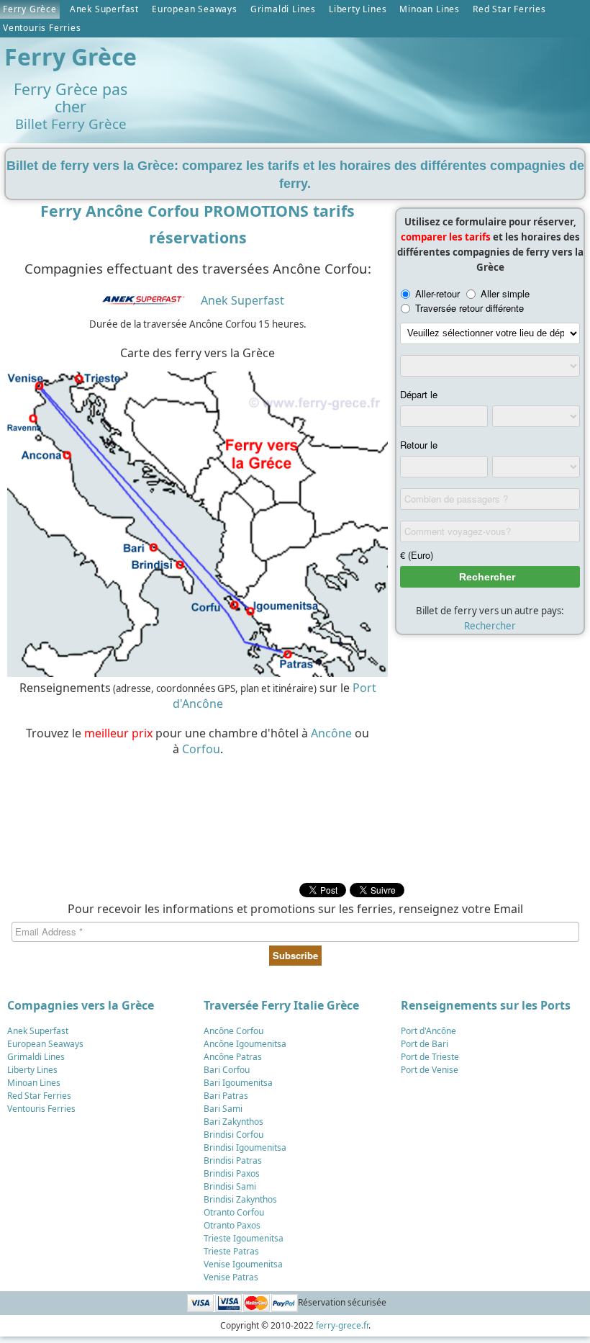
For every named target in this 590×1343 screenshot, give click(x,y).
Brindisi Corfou (233, 1134)
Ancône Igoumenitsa (245, 1044)
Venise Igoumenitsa (243, 1264)
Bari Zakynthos (233, 1121)
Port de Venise (429, 1070)
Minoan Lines (429, 9)
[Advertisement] (194, 822)
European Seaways (194, 9)
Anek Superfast (104, 9)
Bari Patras (226, 1096)
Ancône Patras (233, 1057)
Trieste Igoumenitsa (243, 1238)
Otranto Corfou (234, 1212)
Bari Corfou (227, 1070)
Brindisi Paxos (232, 1173)
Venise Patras (231, 1277)
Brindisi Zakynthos (240, 1199)
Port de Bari (424, 1044)
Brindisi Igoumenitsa (245, 1147)
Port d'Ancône (428, 1031)
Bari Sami (223, 1108)
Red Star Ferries (509, 9)
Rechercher (490, 625)
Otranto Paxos (232, 1225)
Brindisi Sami (230, 1186)
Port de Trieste (430, 1057)
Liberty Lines (357, 9)
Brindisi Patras (233, 1160)
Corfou (201, 749)
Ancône (331, 733)
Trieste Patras (231, 1251)
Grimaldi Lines (283, 9)
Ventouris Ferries (42, 28)
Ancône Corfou (233, 1031)
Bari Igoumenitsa (238, 1083)
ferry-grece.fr (342, 1325)
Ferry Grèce (30, 9)
